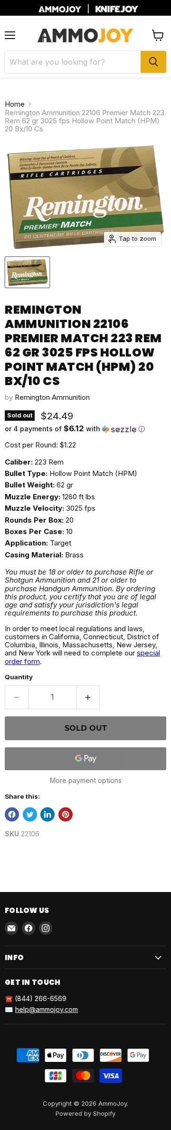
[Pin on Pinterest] (65, 814)
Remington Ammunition (52, 397)
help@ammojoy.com (46, 1009)
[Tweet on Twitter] (30, 814)
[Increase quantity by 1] (88, 697)
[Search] (153, 62)
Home (15, 104)
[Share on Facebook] (12, 814)
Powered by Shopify (85, 1113)
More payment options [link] (86, 780)
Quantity (19, 677)
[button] (85, 429)
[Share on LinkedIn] (47, 814)
